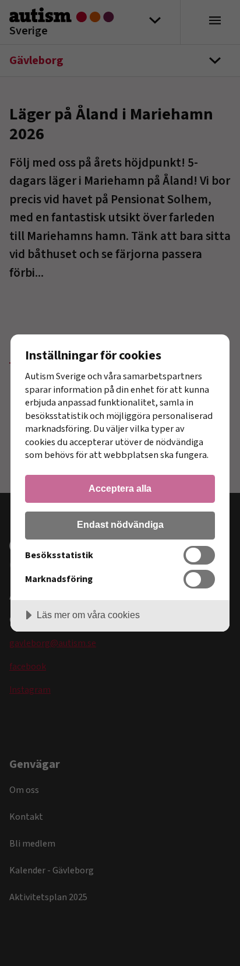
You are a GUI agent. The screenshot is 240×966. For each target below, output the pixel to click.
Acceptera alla (120, 488)
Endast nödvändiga (120, 524)
